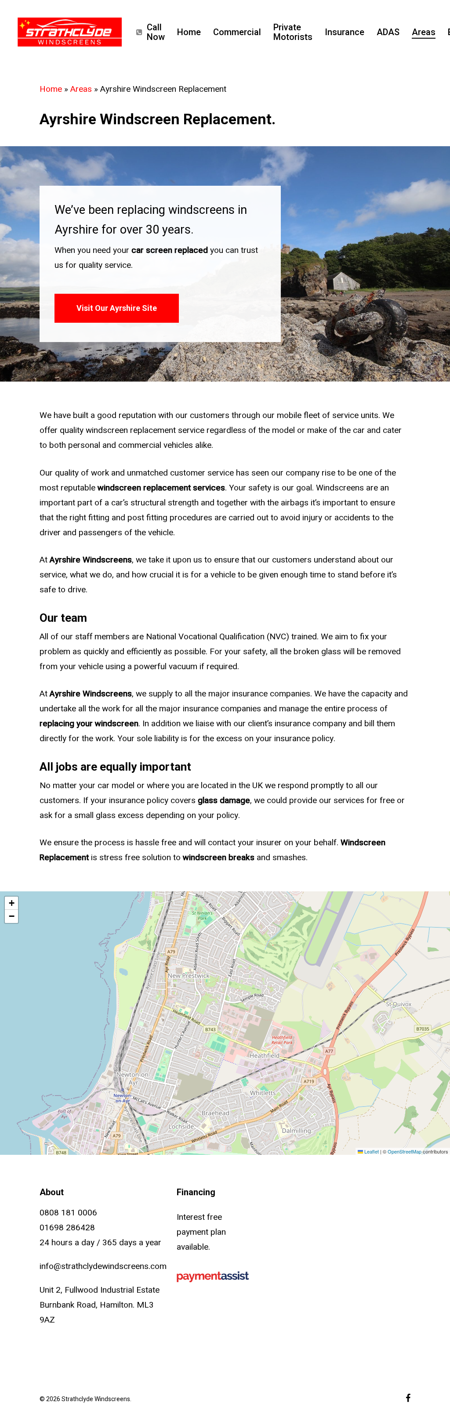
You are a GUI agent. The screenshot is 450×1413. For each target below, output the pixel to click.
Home (51, 89)
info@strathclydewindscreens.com (103, 1266)
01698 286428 (67, 1228)
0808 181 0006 (68, 1213)
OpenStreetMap (404, 1151)
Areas (81, 89)
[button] (116, 308)
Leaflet (371, 1151)
